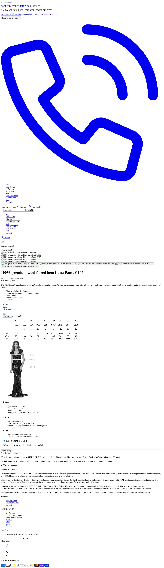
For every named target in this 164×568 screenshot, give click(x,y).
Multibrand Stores (12, 503)
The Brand (12, 198)
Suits (7, 193)
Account (6, 238)
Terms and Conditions (14, 517)
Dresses (11, 189)
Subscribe (5, 541)
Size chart (7, 316)
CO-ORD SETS (14, 191)
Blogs (8, 524)
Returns (9, 520)
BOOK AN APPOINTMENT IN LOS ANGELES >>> (22, 6)
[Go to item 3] (96, 264)
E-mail (25, 538)
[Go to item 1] (20, 264)
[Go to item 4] (134, 264)
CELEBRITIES (12, 196)
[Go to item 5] (20, 266)
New (7, 185)
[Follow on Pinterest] (7, 557)
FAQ (8, 522)
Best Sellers (10, 187)
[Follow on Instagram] (7, 546)
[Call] (82, 181)
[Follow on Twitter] (7, 553)
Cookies (9, 526)
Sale (7, 200)
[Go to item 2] (58, 264)
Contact (9, 202)
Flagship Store (11, 501)
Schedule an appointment (10, 453)
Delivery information (14, 515)
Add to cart (6, 451)
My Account (10, 513)
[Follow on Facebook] (7, 550)
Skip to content (6, 2)
